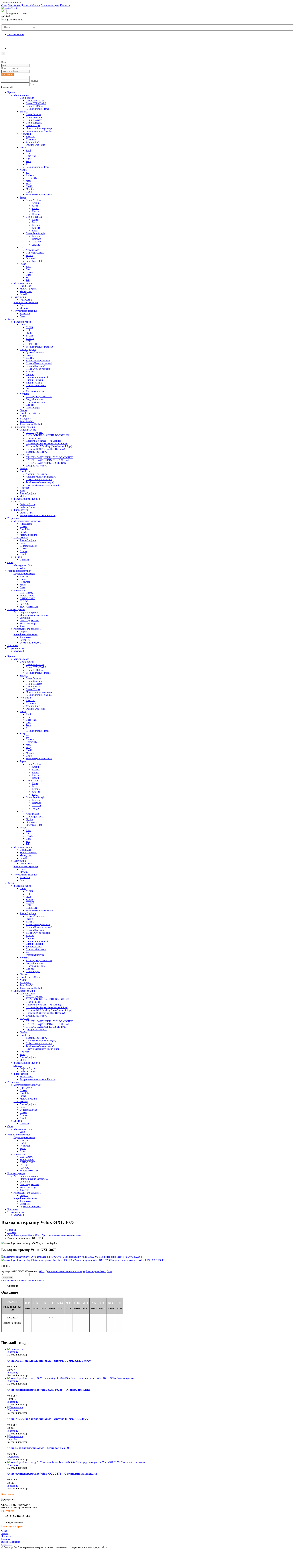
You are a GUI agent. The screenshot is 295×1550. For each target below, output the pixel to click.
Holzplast (24, 487)
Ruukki (23, 294)
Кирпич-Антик (34, 382)
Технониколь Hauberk (31, 424)
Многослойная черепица (39, 128)
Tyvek (23, 584)
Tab (28, 280)
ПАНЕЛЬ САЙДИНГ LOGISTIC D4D (46, 463)
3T (27, 172)
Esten (28, 269)
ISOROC (24, 604)
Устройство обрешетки (25, 634)
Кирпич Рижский (35, 380)
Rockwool (25, 581)
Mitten (23, 496)
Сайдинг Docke (28, 429)
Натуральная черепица (25, 310)
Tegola (23, 197)
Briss (28, 266)
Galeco (23, 526)
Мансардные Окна (23, 565)
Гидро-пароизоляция (24, 573)
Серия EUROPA (34, 106)
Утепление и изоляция (19, 570)
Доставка (26, 5)
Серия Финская (34, 117)
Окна (10, 562)
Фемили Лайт (33, 142)
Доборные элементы (36, 451)
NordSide (24, 393)
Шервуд (36, 219)
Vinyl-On (24, 454)
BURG (29, 327)
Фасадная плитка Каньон (27, 499)
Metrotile (24, 308)
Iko (21, 247)
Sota (28, 277)
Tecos (22, 490)
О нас (4, 5)
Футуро (36, 244)
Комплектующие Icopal (38, 167)
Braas (22, 316)
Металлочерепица (23, 283)
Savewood (19, 651)
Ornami (29, 272)
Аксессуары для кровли (26, 612)
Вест (34, 222)
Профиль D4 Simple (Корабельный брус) (47, 443)
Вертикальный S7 (35, 438)
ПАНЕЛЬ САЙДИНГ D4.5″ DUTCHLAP (47, 460)
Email (41, 1280)
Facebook (6, 1280)
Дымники (25, 617)
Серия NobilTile (34, 216)
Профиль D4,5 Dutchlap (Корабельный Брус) (49, 446)
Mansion (30, 189)
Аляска (35, 205)
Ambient (30, 175)
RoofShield (25, 133)
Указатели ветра (28, 623)
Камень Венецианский (38, 360)
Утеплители (20, 590)
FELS (29, 333)
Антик (35, 208)
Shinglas (24, 111)
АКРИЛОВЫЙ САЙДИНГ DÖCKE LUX (48, 435)
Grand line (25, 529)
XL (27, 164)
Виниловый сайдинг (24, 427)
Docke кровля (27, 97)
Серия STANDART (36, 103)
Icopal (23, 147)
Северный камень (35, 402)
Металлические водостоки (27, 521)
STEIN (29, 335)
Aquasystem (26, 523)
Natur (28, 158)
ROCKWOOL (27, 595)
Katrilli (29, 186)
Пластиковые (21, 537)
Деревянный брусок (30, 642)
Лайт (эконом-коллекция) (39, 479)
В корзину (7, 1278)
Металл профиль (28, 534)
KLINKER (31, 344)
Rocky (29, 192)
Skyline (29, 255)
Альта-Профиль (28, 349)
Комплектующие (16, 609)
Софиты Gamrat (28, 507)
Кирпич (30, 374)
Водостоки (13, 518)
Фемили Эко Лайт (35, 145)
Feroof (23, 305)
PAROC (24, 601)
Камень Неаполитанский (39, 363)
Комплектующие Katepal (39, 194)
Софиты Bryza (27, 504)
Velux (22, 568)
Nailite (23, 416)
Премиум (31, 139)
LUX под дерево (34, 432)
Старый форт (33, 407)
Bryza (23, 543)
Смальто (36, 241)
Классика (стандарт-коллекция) (42, 485)
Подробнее (13, 1439)
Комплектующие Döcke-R (39, 346)
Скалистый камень (36, 385)
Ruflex (23, 263)
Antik (28, 150)
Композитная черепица (26, 302)
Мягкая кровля (21, 95)
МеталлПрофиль (28, 288)
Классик (30, 136)
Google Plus (33, 1280)
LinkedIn (22, 1280)
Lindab (23, 532)
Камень (30, 357)
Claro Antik (31, 156)
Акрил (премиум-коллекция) (41, 476)
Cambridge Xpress (35, 252)
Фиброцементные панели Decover (37, 515)
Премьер (36, 239)
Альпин (36, 203)
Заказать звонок (15, 34)
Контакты (65, 5)
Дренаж (18, 557)
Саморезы (25, 640)
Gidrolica (24, 559)
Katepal (23, 169)
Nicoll (23, 554)
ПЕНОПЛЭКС (27, 598)
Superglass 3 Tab (34, 261)
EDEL (29, 341)
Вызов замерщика (50, 5)
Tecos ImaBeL (27, 421)
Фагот (29, 388)
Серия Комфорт (34, 120)
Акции (17, 5)
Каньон (30, 371)
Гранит (29, 355)
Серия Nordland (34, 200)
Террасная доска (15, 648)
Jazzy (28, 180)
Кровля (11, 92)
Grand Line (25, 286)
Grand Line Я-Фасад (30, 413)
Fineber (23, 410)
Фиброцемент (21, 510)
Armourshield (32, 250)
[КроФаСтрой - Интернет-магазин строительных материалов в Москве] (9, 8)
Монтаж (35, 5)
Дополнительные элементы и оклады (65, 1271)
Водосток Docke (28, 546)
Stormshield (31, 258)
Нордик (36, 214)
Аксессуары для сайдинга (27, 628)
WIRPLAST (26, 299)
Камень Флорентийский (38, 369)
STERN (30, 338)
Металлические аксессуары (34, 615)
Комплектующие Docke (38, 109)
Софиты (18, 501)
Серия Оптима (33, 114)
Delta (22, 587)
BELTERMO (26, 593)
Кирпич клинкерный (37, 377)
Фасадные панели (23, 322)
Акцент (36, 227)
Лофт (34, 230)
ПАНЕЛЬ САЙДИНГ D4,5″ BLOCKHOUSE (49, 457)
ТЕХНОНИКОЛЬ (29, 606)
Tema (28, 161)
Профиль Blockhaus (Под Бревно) (43, 440)
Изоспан (24, 576)
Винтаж (36, 236)
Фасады (11, 319)
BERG (29, 330)
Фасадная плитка (35, 391)
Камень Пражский (35, 366)
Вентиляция (20, 297)
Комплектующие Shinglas (39, 131)
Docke (23, 324)
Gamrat (23, 551)
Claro (28, 153)
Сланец (30, 404)
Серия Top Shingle (35, 233)
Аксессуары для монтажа (39, 396)
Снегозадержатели (29, 620)
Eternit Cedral (26, 512)
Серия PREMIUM (35, 100)
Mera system (26, 291)
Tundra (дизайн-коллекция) (40, 482)
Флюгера (24, 626)
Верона (36, 225)
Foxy (28, 183)
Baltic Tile (25, 313)
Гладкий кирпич (34, 399)
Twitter (14, 1280)
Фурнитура (25, 637)
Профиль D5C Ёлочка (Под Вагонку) (45, 449)
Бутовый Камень (34, 352)
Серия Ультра (33, 125)
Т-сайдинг (25, 418)
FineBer (24, 468)
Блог (10, 5)
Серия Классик (34, 122)
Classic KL (31, 178)
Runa (28, 274)
